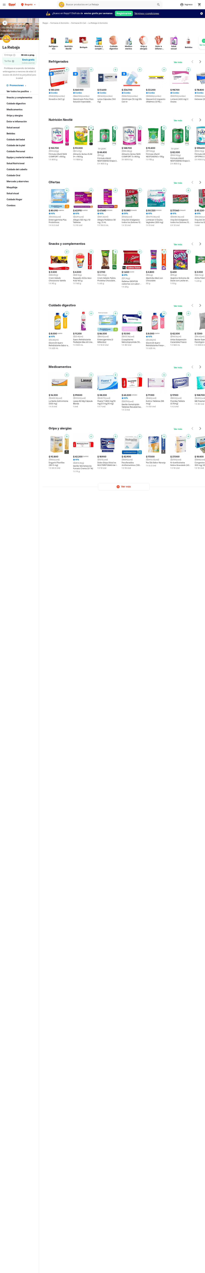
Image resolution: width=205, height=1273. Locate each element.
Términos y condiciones (146, 13)
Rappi (45, 23)
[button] (29, 4)
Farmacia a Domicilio (59, 23)
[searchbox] (109, 4)
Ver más (178, 62)
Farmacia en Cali (78, 23)
